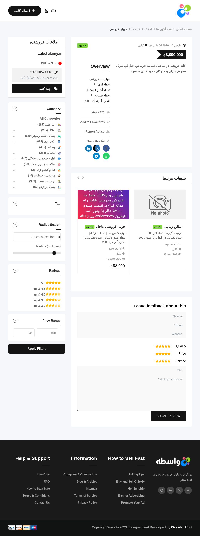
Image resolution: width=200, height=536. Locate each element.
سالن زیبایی (173, 227)
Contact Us (42, 502)
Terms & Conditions (36, 495)
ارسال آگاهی (22, 10)
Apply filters (37, 348)
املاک (48, 130)
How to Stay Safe (38, 488)
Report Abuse (95, 131)
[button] (83, 178)
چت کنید (45, 88)
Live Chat (43, 474)
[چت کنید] (53, 11)
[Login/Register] (46, 11)
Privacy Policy (87, 502)
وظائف (47, 147)
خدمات (47, 152)
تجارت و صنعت (42, 181)
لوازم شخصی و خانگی (38, 158)
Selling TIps (137, 474)
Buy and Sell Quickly (130, 481)
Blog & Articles (87, 481)
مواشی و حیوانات (41, 175)
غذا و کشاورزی (42, 169)
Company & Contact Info (80, 474)
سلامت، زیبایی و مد (39, 164)
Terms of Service (85, 495)
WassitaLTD (180, 527)
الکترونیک (45, 141)
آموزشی (46, 124)
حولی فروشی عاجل (110, 227)
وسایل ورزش (44, 186)
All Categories (50, 118)
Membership (136, 488)
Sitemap (91, 488)
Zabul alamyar (50, 54)
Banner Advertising (131, 495)
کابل (141, 45)
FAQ (47, 481)
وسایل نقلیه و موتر (40, 135)
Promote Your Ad (133, 502)
